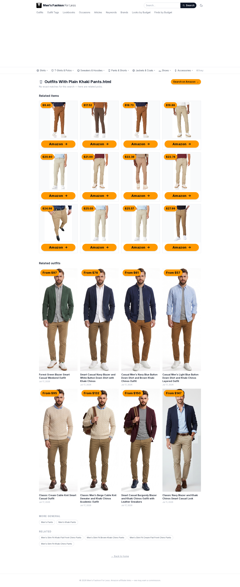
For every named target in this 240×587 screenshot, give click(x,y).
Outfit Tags (53, 12)
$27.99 (170, 208)
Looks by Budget (141, 12)
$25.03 (88, 208)
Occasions (84, 12)
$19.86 (170, 105)
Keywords (111, 12)
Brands (124, 12)
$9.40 (46, 105)
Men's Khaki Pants (67, 522)
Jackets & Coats (145, 70)
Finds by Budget (163, 12)
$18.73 (129, 105)
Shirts (44, 70)
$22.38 (129, 156)
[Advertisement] (120, 40)
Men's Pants (47, 522)
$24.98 (47, 208)
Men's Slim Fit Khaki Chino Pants (56, 544)
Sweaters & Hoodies (92, 70)
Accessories (185, 70)
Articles (98, 12)
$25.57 (129, 208)
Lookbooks (69, 12)
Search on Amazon (186, 81)
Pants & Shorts (120, 70)
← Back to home (120, 556)
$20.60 (47, 156)
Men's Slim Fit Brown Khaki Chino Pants (105, 537)
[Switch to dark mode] (201, 5)
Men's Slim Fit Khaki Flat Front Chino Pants (61, 537)
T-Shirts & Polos (64, 70)
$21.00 (88, 156)
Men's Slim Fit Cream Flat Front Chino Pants (150, 537)
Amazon (56, 144)
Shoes (166, 70)
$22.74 (170, 156)
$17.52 (88, 105)
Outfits (39, 12)
